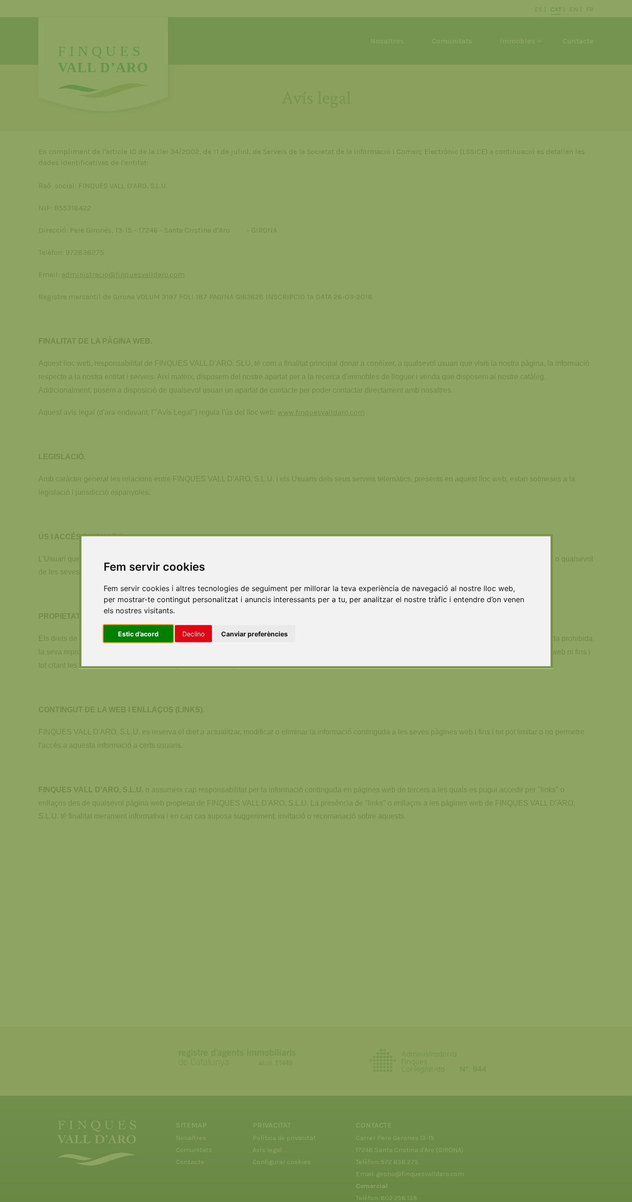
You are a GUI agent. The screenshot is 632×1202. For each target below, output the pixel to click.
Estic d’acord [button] (138, 633)
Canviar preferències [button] (254, 633)
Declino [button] (193, 633)
